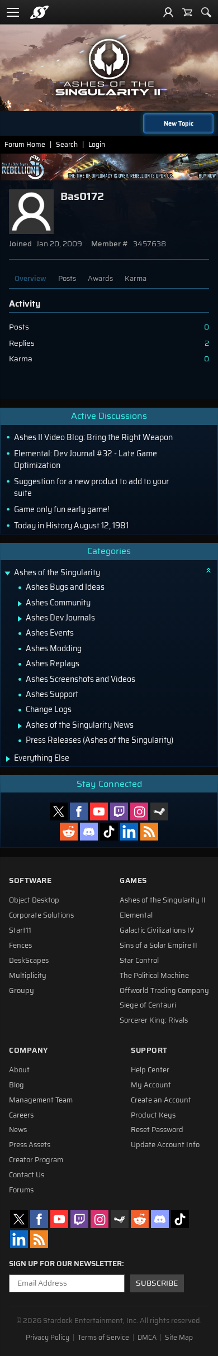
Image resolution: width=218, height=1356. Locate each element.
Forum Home (24, 144)
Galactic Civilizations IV (157, 930)
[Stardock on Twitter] (59, 811)
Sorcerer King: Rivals (154, 1020)
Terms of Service (103, 1338)
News (18, 1129)
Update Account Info (165, 1144)
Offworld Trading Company (164, 990)
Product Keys (153, 1115)
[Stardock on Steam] (159, 811)
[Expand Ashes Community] (20, 604)
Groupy (21, 990)
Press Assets (29, 1144)
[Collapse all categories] (208, 570)
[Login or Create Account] (168, 12)
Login (96, 144)
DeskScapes (29, 960)
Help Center (150, 1070)
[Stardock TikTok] (109, 832)
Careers (21, 1115)
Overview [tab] (30, 278)
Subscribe (157, 1283)
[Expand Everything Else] (8, 759)
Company (28, 1050)
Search (67, 144)
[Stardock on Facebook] (79, 811)
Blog (16, 1085)
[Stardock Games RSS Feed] (149, 832)
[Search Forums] (206, 12)
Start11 (20, 930)
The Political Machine (154, 975)
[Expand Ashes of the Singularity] (7, 574)
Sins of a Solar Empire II (158, 945)
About (19, 1070)
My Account (151, 1085)
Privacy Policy (47, 1338)
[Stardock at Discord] (89, 832)
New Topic (178, 123)
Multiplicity (27, 975)
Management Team (41, 1100)
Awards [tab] (100, 278)
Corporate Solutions (41, 915)
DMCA (147, 1338)
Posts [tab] (67, 278)
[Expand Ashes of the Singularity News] (20, 726)
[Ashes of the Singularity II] (109, 67)
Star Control (139, 960)
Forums (21, 1190)
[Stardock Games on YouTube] (99, 811)
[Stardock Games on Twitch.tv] (119, 811)
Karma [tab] (135, 278)
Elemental (136, 915)
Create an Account (161, 1100)
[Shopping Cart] (187, 12)
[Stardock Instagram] (139, 811)
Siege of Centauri (148, 1005)
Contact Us (26, 1175)
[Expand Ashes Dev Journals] (20, 619)
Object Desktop (34, 900)
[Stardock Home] (39, 12)
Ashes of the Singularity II (163, 900)
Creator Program (36, 1160)
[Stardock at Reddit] (69, 832)
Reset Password (157, 1129)
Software (30, 880)
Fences (20, 945)
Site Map (179, 1338)
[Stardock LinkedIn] (129, 832)
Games (133, 880)
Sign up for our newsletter (65, 1263)
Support (149, 1050)
